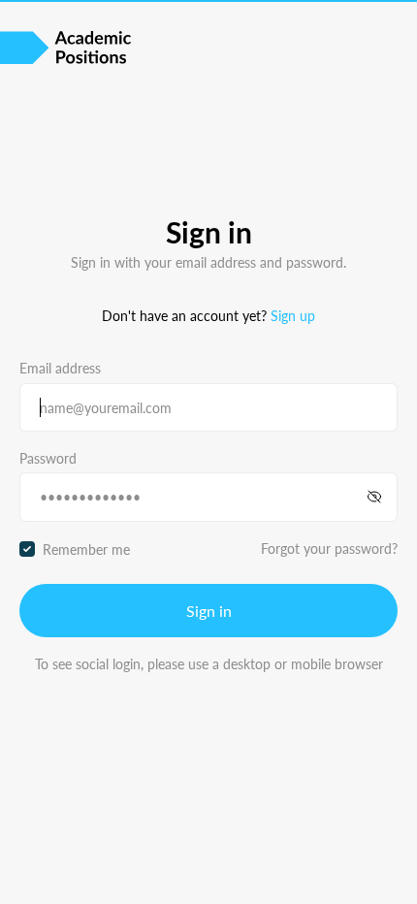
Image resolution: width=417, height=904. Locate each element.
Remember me (86, 549)
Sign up (293, 315)
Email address (60, 367)
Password (48, 458)
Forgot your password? (329, 548)
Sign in (209, 610)
